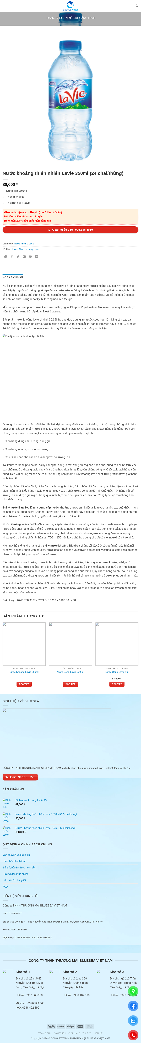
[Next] (138, 657)
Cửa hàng (74, 1033)
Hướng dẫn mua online (15, 873)
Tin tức (87, 1033)
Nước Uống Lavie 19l (116, 671)
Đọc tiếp (24, 684)
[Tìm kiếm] (137, 6)
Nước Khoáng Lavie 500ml (24, 671)
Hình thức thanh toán (14, 861)
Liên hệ (98, 1033)
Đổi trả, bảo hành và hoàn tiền (19, 867)
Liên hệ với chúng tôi (14, 880)
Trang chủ (53, 18)
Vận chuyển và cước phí (16, 854)
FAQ (5, 886)
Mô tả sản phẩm (13, 277)
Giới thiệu (60, 1033)
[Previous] (2, 657)
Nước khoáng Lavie (29, 249)
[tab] (13, 277)
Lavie (15, 249)
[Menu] (5, 6)
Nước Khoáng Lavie (81, 18)
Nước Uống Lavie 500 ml (70, 671)
